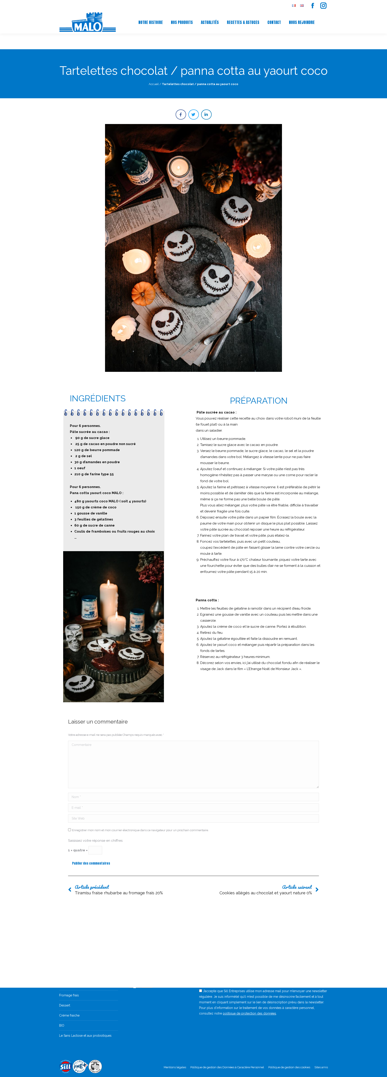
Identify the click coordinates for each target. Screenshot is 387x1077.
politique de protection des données (249, 1013)
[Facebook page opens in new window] (312, 5)
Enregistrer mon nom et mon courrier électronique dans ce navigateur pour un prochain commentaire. (140, 830)
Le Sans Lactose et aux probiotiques (85, 1035)
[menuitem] (294, 6)
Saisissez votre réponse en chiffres (95, 841)
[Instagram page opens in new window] (323, 5)
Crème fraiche (69, 1015)
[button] (181, 114)
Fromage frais (69, 995)
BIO (61, 1025)
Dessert (64, 1005)
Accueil (154, 84)
